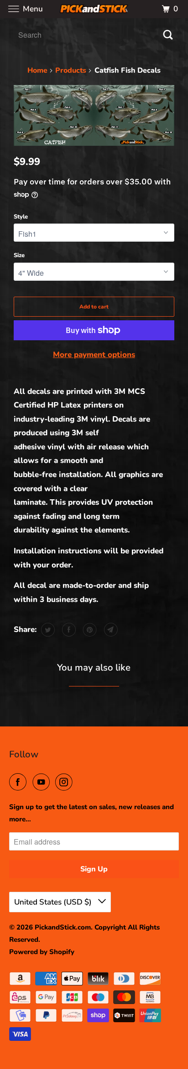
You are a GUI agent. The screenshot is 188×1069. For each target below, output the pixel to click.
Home (37, 70)
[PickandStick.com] (94, 9)
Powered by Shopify (41, 951)
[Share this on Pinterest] (89, 629)
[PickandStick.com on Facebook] (19, 782)
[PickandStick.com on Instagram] (65, 782)
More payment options (94, 354)
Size (19, 255)
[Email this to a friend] (110, 629)
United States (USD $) (54, 902)
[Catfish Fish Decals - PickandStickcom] (94, 115)
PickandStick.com (63, 927)
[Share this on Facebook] (68, 629)
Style (21, 217)
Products (70, 70)
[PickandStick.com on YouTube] (42, 782)
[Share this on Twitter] (47, 629)
